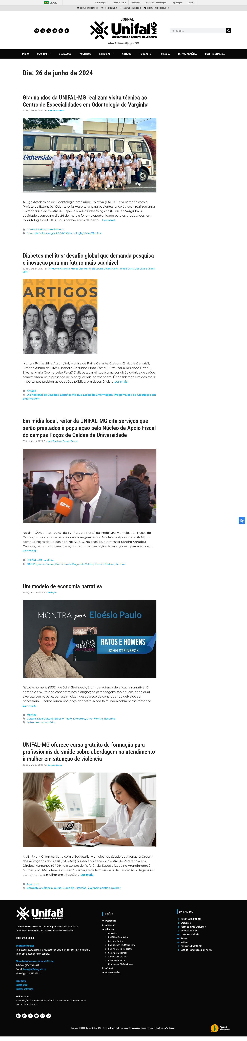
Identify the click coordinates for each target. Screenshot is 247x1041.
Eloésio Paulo (63, 718)
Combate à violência (40, 887)
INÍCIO (25, 53)
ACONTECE (85, 53)
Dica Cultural (45, 718)
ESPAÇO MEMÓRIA (187, 53)
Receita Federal (104, 564)
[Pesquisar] (228, 30)
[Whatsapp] (60, 30)
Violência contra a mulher (104, 887)
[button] (44, 54)
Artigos (31, 390)
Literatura (79, 718)
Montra (31, 714)
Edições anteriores (24, 989)
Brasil (53, 2)
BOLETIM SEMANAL (215, 53)
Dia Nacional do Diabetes (43, 394)
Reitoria (120, 564)
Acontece (33, 884)
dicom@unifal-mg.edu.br (34, 969)
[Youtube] (54, 30)
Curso (57, 887)
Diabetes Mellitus (71, 394)
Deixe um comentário (40, 722)
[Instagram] (42, 30)
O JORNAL (42, 53)
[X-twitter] (48, 30)
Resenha (109, 718)
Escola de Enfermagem (98, 394)
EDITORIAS (104, 53)
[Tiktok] (67, 30)
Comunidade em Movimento (45, 229)
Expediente (21, 981)
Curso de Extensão (75, 887)
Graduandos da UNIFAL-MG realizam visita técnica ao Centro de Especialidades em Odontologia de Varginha (86, 101)
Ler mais (108, 220)
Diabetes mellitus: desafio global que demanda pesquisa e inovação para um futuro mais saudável (88, 259)
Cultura (31, 718)
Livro (89, 718)
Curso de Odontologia (41, 233)
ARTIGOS (126, 53)
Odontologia (74, 233)
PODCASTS (145, 53)
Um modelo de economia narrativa (62, 586)
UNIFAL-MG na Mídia (40, 560)
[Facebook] (36, 30)
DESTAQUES (65, 53)
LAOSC (60, 233)
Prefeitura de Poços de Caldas (74, 564)
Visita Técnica (92, 233)
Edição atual (21, 985)
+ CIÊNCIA (164, 53)
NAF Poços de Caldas (40, 564)
